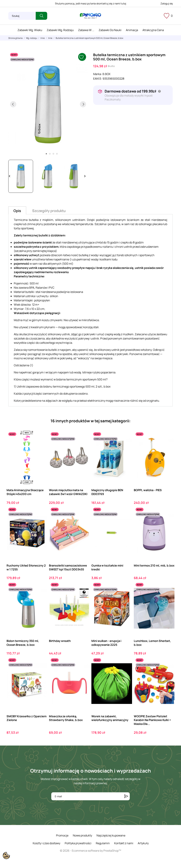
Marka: (97, 74)
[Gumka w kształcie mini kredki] (126, 521)
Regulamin (103, 843)
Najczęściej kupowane (111, 835)
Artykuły (143, 843)
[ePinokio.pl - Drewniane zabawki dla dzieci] (90, 16)
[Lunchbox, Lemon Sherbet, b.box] (169, 596)
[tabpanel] (48, 104)
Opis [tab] (17, 210)
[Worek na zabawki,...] (126, 671)
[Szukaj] (41, 16)
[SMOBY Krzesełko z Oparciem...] (41, 671)
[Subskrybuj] (126, 796)
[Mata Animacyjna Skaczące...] (41, 445)
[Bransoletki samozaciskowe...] (84, 521)
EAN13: (97, 79)
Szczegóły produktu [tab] (49, 210)
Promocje (62, 835)
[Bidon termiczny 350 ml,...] (41, 596)
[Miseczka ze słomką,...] (84, 671)
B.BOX (106, 74)
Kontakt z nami (123, 843)
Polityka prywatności (78, 843)
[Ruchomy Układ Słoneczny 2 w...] (41, 521)
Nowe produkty (82, 835)
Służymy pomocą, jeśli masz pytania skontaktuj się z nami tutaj (90, 3)
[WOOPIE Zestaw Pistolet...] (169, 671)
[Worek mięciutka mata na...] (84, 445)
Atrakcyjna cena (153, 30)
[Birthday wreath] (84, 596)
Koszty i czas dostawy (46, 843)
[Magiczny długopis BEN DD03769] (126, 445)
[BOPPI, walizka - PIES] (169, 445)
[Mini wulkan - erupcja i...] (126, 596)
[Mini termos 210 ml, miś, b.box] (169, 521)
